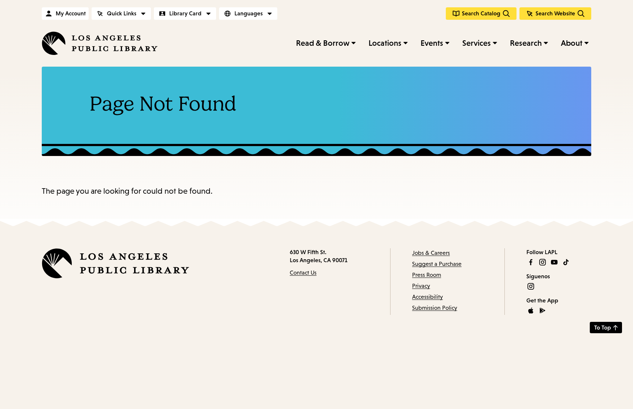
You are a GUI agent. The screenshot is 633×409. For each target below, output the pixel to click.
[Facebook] (530, 262)
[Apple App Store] (530, 310)
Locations (385, 43)
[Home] (100, 43)
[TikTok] (566, 262)
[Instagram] (542, 262)
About (571, 43)
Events (432, 43)
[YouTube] (554, 262)
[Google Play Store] (542, 310)
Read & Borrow (322, 43)
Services (476, 43)
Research (526, 43)
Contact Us (303, 272)
